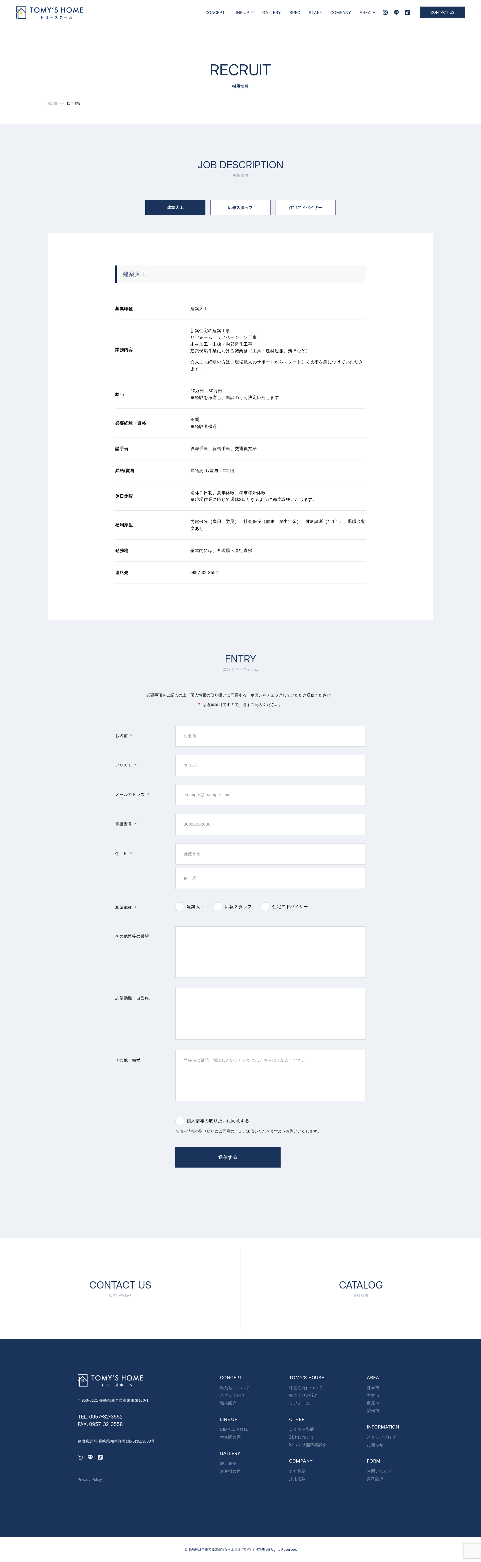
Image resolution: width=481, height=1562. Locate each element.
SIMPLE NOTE (234, 1429)
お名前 (124, 736)
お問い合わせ (379, 1471)
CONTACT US (442, 12)
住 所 (124, 853)
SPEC (294, 12)
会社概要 (297, 1471)
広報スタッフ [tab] (240, 207)
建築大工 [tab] (175, 207)
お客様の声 (230, 1471)
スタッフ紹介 (232, 1395)
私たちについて (234, 1388)
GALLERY (271, 12)
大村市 (373, 1395)
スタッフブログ (381, 1437)
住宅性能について (305, 1388)
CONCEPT (215, 12)
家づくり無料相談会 (308, 1445)
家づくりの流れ (303, 1395)
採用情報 (297, 1479)
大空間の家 (230, 1437)
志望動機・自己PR (132, 998)
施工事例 (228, 1463)
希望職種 (126, 907)
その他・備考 (128, 1060)
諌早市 (373, 1388)
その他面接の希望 (132, 936)
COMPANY (340, 12)
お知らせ (375, 1445)
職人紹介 (228, 1403)
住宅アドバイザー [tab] (305, 207)
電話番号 (126, 824)
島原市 (373, 1403)
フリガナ (126, 765)
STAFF (315, 12)
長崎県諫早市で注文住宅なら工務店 (227, 1549)
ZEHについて (301, 1437)
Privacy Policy (90, 1479)
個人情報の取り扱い (197, 1131)
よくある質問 (301, 1429)
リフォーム (299, 1403)
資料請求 (375, 1479)
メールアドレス (132, 794)
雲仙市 (373, 1410)
